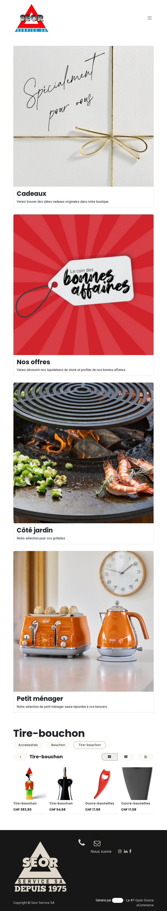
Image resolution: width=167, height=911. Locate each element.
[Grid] (109, 757)
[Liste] (126, 757)
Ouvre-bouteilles (99, 803)
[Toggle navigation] (150, 18)
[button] (19, 794)
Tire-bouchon (25, 803)
